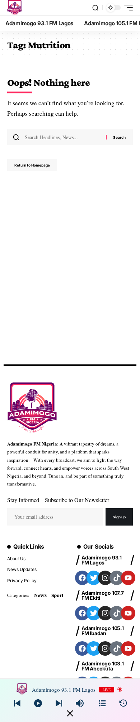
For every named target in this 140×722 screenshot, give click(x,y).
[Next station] (17, 703)
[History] (123, 703)
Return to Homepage (32, 165)
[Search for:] (62, 137)
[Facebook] (82, 578)
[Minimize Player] (70, 713)
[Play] (38, 703)
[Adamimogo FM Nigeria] (14, 7)
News (40, 595)
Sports (58, 595)
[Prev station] (59, 703)
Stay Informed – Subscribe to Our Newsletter (58, 500)
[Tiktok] (116, 578)
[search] (95, 7)
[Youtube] (128, 578)
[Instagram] (105, 578)
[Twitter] (94, 578)
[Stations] (102, 703)
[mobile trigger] (127, 7)
